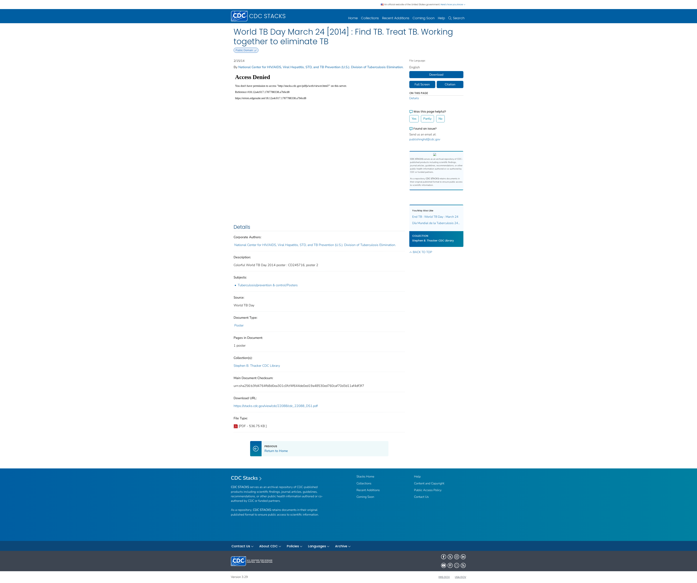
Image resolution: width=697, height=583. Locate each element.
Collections (370, 18)
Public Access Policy (428, 490)
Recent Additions (395, 18)
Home (353, 18)
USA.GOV (460, 577)
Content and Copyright (429, 483)
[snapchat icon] (457, 565)
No (440, 119)
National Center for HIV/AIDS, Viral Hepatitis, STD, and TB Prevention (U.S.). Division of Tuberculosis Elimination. (320, 67)
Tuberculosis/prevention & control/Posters (268, 285)
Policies (293, 546)
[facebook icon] (444, 557)
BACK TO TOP (422, 252)
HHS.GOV (444, 577)
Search (458, 18)
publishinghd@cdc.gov (424, 139)
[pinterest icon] (450, 565)
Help (441, 18)
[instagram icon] (457, 557)
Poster (239, 325)
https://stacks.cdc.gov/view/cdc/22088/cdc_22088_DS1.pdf (276, 406)
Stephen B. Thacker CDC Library (257, 365)
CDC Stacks (244, 478)
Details (414, 98)
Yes (414, 119)
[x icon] (450, 557)
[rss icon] (463, 565)
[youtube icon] (444, 565)
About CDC (268, 546)
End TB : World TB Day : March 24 (435, 217)
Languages (317, 546)
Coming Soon (424, 18)
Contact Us (421, 497)
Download (436, 75)
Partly (427, 119)
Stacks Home (365, 476)
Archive (341, 546)
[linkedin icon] (463, 557)
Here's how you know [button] (452, 4)
